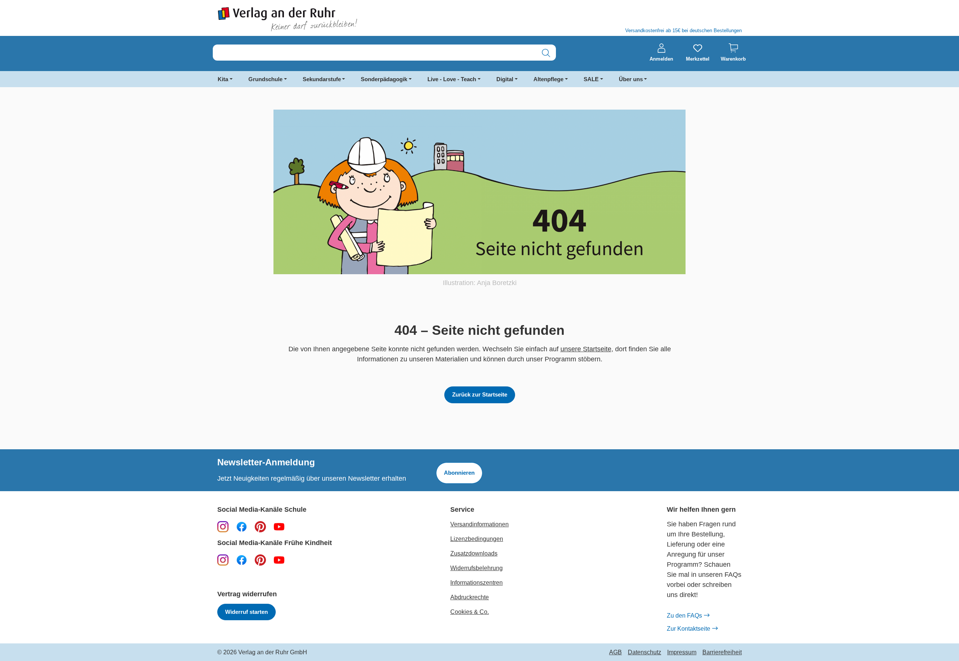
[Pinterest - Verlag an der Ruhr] (260, 526)
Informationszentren (476, 582)
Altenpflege (548, 79)
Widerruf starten (246, 612)
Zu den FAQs (684, 615)
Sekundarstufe (322, 79)
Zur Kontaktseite (688, 628)
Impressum (681, 652)
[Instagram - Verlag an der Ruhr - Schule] (223, 526)
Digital (504, 79)
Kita (223, 79)
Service (462, 509)
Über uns (631, 79)
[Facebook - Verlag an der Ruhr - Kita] (241, 560)
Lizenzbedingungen (476, 539)
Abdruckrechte (469, 597)
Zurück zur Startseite (479, 394)
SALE (591, 79)
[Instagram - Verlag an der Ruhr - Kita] (223, 560)
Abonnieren (459, 472)
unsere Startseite (585, 349)
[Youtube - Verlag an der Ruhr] (279, 526)
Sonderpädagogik (384, 79)
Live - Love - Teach (451, 79)
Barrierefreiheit (722, 652)
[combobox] (374, 53)
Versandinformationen (479, 524)
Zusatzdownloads (473, 553)
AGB (615, 652)
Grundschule (265, 79)
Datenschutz (644, 652)
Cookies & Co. (469, 612)
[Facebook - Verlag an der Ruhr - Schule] (241, 526)
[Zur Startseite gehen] (344, 19)
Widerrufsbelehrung (476, 568)
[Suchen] (546, 53)
